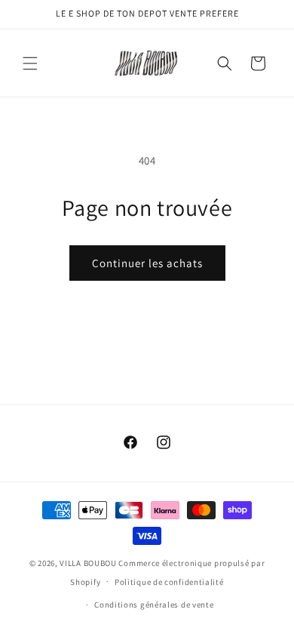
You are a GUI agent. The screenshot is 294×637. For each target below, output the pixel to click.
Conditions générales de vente (153, 604)
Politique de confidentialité (169, 582)
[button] (30, 63)
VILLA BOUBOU (88, 563)
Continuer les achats (147, 263)
